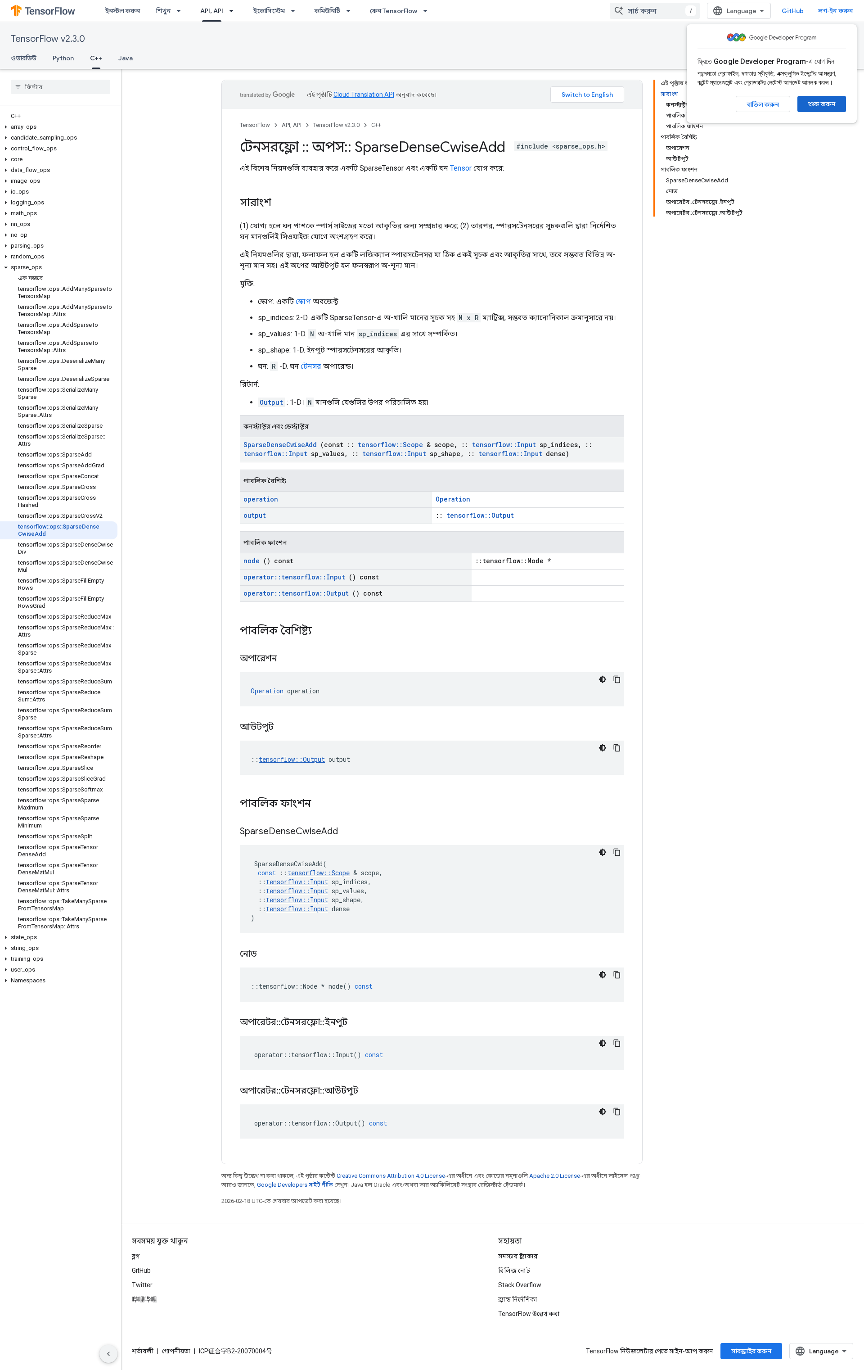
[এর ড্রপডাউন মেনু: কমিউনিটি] (351, 11)
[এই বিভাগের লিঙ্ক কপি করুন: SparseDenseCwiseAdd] (349, 832)
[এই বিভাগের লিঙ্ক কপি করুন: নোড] (268, 954)
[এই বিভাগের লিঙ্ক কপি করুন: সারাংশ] (280, 203)
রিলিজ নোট (514, 1270)
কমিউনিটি (327, 11)
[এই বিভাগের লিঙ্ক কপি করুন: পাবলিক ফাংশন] (320, 804)
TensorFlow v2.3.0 (48, 39)
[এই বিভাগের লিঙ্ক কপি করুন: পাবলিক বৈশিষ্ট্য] (321, 631)
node (251, 560)
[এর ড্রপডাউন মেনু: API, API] (234, 11)
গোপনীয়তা (176, 1351)
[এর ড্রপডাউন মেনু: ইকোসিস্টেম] (295, 11)
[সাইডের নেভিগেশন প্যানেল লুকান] (108, 1354)
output (254, 515)
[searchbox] (60, 87)
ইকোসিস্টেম (269, 11)
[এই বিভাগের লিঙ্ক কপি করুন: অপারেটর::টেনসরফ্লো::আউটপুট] (369, 1091)
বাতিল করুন (763, 104)
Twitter (142, 1285)
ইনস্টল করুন (122, 11)
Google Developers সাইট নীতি (295, 1184)
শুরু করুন (821, 104)
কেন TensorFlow (393, 11)
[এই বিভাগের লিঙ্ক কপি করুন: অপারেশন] (288, 659)
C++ (96, 58)
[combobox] (655, 11)
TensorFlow (255, 125)
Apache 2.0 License (554, 1175)
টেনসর (311, 366)
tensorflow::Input (504, 444)
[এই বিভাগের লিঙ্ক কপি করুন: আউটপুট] (285, 727)
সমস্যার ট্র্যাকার (518, 1256)
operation (260, 499)
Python (63, 58)
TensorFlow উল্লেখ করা (529, 1313)
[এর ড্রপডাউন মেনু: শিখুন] (181, 11)
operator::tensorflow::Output (296, 593)
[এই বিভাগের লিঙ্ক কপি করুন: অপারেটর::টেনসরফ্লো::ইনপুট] (359, 1022)
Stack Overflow (519, 1285)
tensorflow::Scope (390, 444)
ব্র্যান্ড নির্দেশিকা (517, 1299)
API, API (211, 11)
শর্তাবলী (142, 1351)
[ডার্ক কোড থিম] (602, 679)
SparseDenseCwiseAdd (280, 444)
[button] (58, 127)
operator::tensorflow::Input (294, 577)
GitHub (793, 11)
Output (271, 402)
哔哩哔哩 (144, 1299)
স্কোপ (303, 301)
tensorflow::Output (480, 515)
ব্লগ (136, 1256)
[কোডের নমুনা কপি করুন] (617, 679)
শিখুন (163, 11)
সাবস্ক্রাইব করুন (751, 1351)
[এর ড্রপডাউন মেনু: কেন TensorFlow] (428, 11)
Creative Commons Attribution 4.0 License (391, 1175)
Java (125, 58)
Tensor (461, 168)
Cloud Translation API (363, 94)
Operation (453, 499)
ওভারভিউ (23, 58)
